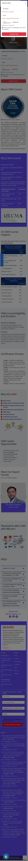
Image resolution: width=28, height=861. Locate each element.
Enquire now (14, 34)
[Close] (25, 3)
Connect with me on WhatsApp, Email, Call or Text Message (14, 28)
